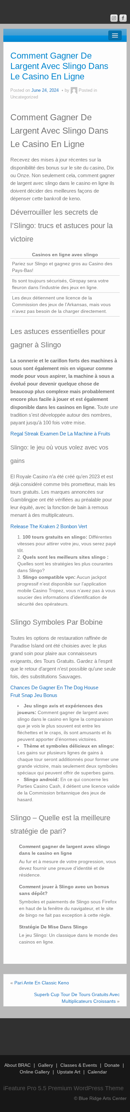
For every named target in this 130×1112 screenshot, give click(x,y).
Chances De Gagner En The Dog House (54, 687)
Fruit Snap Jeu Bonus (33, 695)
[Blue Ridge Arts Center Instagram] (114, 18)
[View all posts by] (74, 90)
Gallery (45, 1065)
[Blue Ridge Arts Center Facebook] (123, 18)
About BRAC (17, 1065)
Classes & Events (78, 1065)
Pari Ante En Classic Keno (41, 982)
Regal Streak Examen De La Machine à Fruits (60, 433)
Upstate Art (68, 1071)
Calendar (97, 1071)
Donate (112, 1065)
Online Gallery (35, 1071)
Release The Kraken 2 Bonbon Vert (48, 526)
